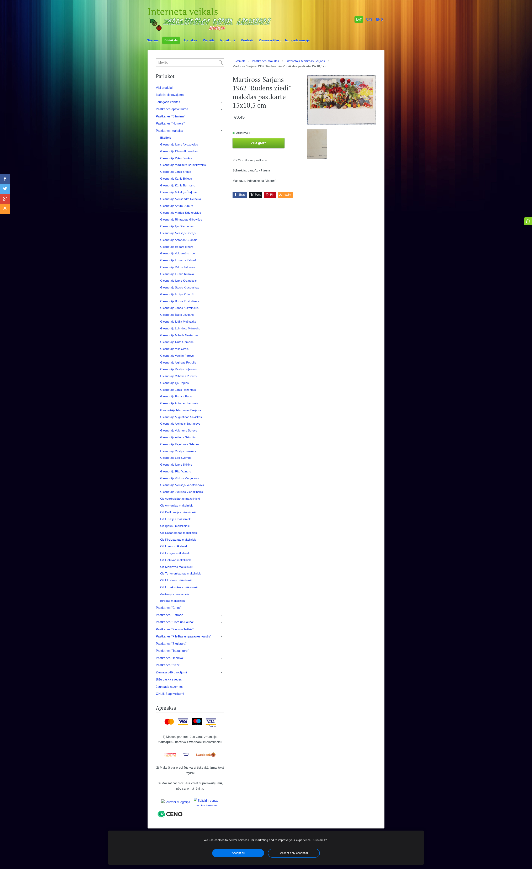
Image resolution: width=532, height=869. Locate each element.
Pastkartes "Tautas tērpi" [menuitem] (172, 650)
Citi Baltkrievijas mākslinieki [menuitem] (178, 512)
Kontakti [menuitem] (247, 40)
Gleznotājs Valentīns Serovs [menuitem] (178, 430)
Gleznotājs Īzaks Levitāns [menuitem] (177, 314)
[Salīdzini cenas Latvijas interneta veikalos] (206, 802)
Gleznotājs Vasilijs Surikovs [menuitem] (178, 451)
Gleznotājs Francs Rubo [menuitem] (176, 396)
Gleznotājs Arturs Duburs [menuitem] (176, 205)
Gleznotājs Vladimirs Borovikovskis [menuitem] (183, 164)
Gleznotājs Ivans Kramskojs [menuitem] (178, 280)
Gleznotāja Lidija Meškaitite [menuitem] (178, 321)
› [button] (222, 102)
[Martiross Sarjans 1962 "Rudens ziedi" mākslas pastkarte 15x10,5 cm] (317, 144)
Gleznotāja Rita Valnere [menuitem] (175, 471)
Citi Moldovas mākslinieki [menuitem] (176, 566)
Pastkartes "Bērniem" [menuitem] (170, 116)
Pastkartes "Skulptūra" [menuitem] (171, 643)
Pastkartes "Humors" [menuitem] (170, 123)
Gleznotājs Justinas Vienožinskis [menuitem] (181, 491)
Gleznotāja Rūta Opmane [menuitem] (177, 342)
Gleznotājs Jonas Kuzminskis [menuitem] (179, 307)
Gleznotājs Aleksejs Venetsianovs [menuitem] (182, 485)
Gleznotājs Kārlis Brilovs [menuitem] (176, 178)
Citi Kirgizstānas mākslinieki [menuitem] (178, 539)
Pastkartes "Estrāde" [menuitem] (170, 615)
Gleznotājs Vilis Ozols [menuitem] (174, 348)
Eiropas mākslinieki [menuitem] (172, 600)
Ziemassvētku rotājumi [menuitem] (171, 672)
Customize (320, 840)
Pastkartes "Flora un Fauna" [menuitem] (175, 622)
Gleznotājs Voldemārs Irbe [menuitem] (177, 253)
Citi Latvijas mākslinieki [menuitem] (175, 553)
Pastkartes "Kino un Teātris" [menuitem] (174, 629)
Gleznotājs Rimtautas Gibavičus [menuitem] (181, 219)
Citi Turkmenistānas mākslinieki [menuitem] (180, 573)
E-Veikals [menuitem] (171, 40)
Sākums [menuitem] (153, 40)
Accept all (238, 852)
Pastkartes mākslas (265, 61)
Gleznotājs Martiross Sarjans (305, 61)
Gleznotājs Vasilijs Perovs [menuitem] (177, 355)
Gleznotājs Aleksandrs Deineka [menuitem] (180, 199)
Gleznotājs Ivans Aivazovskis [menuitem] (179, 144)
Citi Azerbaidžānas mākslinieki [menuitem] (180, 498)
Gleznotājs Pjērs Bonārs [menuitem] (176, 158)
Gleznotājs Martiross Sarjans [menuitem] (180, 410)
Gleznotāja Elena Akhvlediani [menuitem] (179, 151)
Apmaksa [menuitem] (190, 40)
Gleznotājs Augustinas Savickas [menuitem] (181, 417)
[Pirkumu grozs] (528, 221)
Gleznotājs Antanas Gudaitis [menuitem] (178, 240)
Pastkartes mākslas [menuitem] (169, 130)
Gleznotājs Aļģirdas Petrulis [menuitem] (178, 362)
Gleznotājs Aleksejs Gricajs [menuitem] (178, 233)
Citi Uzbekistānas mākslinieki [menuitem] (179, 587)
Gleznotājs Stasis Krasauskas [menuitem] (179, 287)
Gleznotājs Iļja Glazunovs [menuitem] (176, 226)
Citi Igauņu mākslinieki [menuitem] (175, 526)
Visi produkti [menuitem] (164, 87)
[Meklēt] (220, 63)
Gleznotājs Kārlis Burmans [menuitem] (177, 185)
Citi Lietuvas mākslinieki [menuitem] (175, 560)
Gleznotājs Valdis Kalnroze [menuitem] (177, 267)
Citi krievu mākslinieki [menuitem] (174, 546)
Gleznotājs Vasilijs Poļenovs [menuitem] (178, 369)
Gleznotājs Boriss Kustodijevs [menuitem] (179, 301)
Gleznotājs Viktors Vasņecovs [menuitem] (179, 478)
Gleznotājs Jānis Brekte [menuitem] (175, 171)
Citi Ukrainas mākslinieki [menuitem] (176, 580)
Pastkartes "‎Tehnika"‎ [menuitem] (170, 658)
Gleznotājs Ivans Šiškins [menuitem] (176, 464)
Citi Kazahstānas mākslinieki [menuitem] (178, 532)
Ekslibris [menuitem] (165, 137)
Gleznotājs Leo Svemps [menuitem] (175, 457)
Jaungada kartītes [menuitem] (168, 102)
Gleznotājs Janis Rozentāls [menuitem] (178, 389)
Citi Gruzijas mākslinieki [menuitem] (175, 519)
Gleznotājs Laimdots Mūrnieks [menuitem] (180, 328)
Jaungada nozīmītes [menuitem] (169, 686)
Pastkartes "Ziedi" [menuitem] (168, 665)
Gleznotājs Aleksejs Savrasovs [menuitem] (180, 423)
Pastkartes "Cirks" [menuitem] (168, 607)
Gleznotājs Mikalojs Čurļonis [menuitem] (178, 192)
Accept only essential (294, 852)
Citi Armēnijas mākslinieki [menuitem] (176, 505)
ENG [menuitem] (379, 19)
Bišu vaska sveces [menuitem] (169, 679)
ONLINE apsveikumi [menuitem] (170, 693)
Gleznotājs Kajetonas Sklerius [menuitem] (179, 444)
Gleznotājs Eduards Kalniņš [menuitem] (178, 260)
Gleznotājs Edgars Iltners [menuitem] (176, 246)
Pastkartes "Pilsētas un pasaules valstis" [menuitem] (183, 636)
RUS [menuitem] (369, 19)
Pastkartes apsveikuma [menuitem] (172, 109)
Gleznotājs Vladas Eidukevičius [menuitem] (180, 212)
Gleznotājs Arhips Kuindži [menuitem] (176, 294)
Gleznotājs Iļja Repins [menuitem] (174, 383)
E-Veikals (239, 61)
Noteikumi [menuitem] (227, 40)
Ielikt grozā (258, 143)
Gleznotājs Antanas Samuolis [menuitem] (179, 403)
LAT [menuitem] (359, 19)
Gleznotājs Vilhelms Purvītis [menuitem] (178, 376)
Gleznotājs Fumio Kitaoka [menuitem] (177, 274)
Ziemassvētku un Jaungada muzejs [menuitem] (284, 40)
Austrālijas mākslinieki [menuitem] (174, 594)
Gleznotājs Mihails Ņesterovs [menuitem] (179, 335)
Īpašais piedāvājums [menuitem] (170, 94)
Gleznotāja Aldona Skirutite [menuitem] (178, 437)
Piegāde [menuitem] (208, 40)
